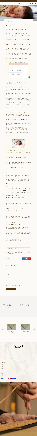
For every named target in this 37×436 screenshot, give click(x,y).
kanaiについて (3, 353)
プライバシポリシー (4, 374)
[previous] (2, 329)
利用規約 (2, 373)
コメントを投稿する (11, 288)
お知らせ (2, 364)
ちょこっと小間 (21, 362)
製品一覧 (19, 353)
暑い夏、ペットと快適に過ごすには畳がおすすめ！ (26, 306)
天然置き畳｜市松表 (25, 331)
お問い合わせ (3, 366)
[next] (34, 329)
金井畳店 (2, 368)
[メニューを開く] (2, 3)
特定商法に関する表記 (4, 375)
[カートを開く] (35, 3)
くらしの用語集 (3, 362)
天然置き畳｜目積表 (11, 331)
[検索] (32, 3)
